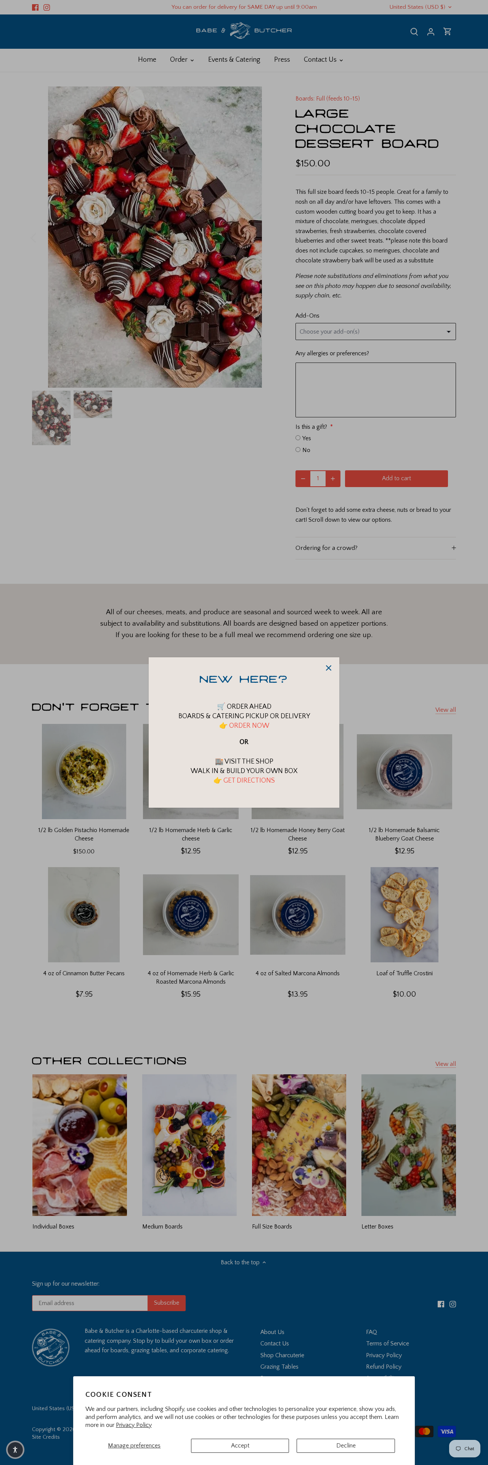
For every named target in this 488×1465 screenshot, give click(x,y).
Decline (346, 1445)
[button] (15, 1450)
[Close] (328, 668)
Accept (240, 1445)
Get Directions (249, 780)
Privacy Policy (134, 1425)
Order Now (248, 726)
